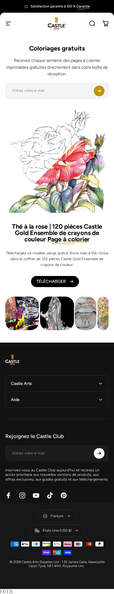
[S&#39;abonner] (99, 91)
